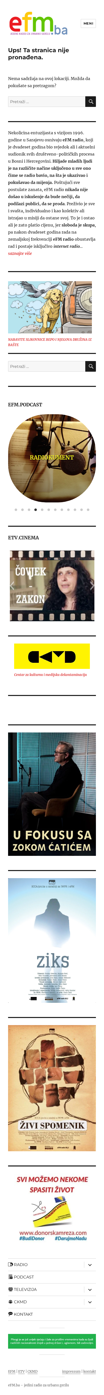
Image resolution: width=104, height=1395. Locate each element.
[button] (11, 586)
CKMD (33, 1371)
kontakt (89, 1371)
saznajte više (20, 253)
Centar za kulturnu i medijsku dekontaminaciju (50, 675)
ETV (21, 1371)
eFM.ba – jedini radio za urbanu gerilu (38, 1385)
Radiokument (52, 457)
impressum (71, 1371)
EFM (11, 1371)
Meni (88, 23)
